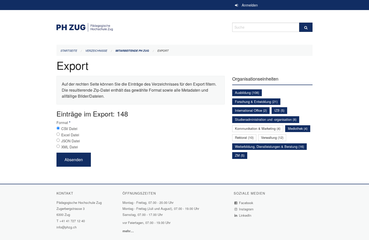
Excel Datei (70, 134)
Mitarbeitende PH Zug (132, 50)
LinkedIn (245, 215)
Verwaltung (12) (272, 137)
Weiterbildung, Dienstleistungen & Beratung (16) (269, 146)
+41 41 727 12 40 (72, 220)
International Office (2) (251, 110)
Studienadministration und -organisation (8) (265, 119)
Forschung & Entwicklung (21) (256, 101)
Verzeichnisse (96, 50)
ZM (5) (239, 155)
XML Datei (69, 146)
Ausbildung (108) (247, 92)
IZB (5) (279, 110)
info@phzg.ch (66, 227)
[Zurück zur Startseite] (140, 26)
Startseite (68, 50)
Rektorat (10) (244, 137)
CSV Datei (69, 128)
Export (163, 50)
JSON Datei (70, 140)
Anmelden (250, 5)
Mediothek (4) (298, 128)
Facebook (246, 202)
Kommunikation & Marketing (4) (257, 128)
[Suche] (306, 27)
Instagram (246, 209)
